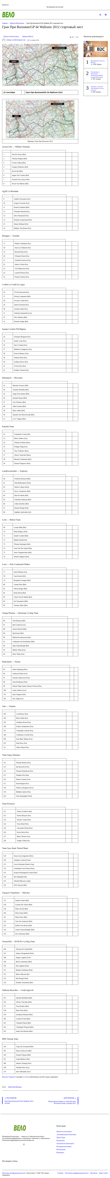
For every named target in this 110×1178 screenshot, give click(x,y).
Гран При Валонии (15, 1087)
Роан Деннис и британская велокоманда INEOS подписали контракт (97, 74)
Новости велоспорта (64, 1131)
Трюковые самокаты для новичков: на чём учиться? (97, 88)
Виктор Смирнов (8, 1077)
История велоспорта (64, 1146)
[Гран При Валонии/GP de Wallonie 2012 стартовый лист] (40, 65)
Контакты (93, 1173)
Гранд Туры (61, 1137)
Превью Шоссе (27, 36)
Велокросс (60, 1152)
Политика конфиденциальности (77, 1173)
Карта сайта (103, 1173)
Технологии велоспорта (65, 1143)
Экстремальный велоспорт (66, 1134)
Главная (4, 23)
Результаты (61, 1140)
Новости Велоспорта (17, 23)
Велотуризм (61, 1149)
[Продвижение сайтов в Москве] (96, 49)
